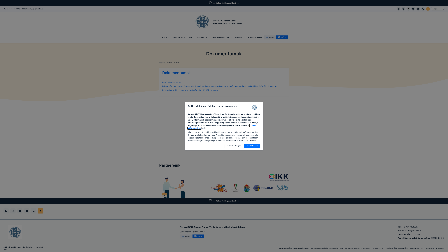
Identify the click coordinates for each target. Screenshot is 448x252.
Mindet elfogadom (252, 146)
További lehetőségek (234, 146)
